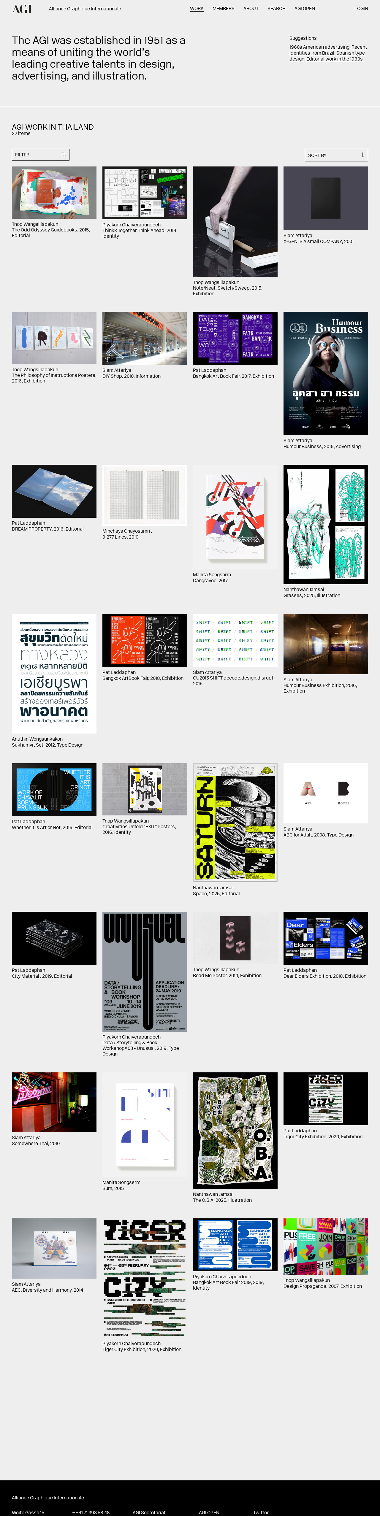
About (251, 9)
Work (197, 9)
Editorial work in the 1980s (334, 59)
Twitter (261, 1513)
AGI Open (304, 9)
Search (276, 9)
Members (224, 9)
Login (361, 9)
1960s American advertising (319, 47)
